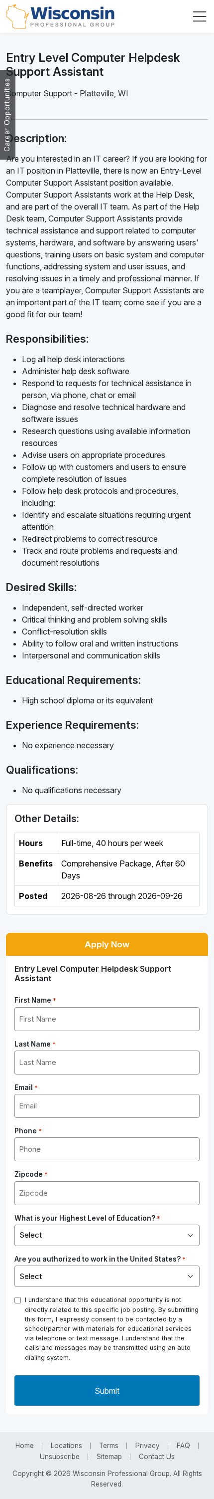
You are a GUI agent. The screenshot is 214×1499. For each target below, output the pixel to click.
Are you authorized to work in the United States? (100, 1259)
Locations (66, 1446)
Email (26, 1087)
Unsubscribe (60, 1457)
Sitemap (109, 1457)
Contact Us (157, 1457)
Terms (108, 1446)
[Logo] (60, 16)
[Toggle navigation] (200, 16)
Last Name (35, 1044)
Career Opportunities (7, 115)
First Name (35, 1000)
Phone (28, 1131)
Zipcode (31, 1174)
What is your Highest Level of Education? (87, 1218)
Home (24, 1446)
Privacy (147, 1446)
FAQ (183, 1446)
